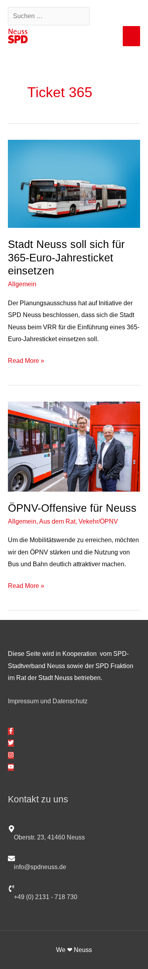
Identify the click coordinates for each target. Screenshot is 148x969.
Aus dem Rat (57, 521)
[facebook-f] (11, 731)
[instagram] (11, 755)
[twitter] (11, 743)
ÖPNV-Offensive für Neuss (72, 508)
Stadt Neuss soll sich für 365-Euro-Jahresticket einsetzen (66, 257)
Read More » (26, 359)
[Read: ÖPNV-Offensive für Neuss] (74, 445)
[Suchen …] (49, 15)
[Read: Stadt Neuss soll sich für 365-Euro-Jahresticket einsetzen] (74, 183)
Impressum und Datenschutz (48, 700)
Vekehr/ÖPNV (98, 521)
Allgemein (22, 283)
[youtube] (11, 767)
